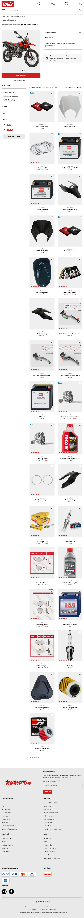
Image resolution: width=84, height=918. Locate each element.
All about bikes (48, 822)
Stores (4, 842)
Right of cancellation (50, 848)
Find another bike (19, 80)
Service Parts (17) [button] (8, 92)
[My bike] (53, 3)
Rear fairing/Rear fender (70, 209)
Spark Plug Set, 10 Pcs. (42, 541)
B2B (3, 806)
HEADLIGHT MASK (69, 126)
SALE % (10, 130)
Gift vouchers (6, 819)
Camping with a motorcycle (52, 829)
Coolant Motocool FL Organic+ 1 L (70, 458)
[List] (59, 87)
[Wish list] (67, 3)
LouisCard (5, 822)
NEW (9, 125)
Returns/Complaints (8, 826)
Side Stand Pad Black (42, 292)
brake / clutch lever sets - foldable (70, 375)
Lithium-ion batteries (42, 209)
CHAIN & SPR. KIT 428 (70, 292)
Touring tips (47, 806)
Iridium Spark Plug (70, 541)
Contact (4, 803)
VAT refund (5, 848)
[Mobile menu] (4, 10)
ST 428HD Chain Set (42, 458)
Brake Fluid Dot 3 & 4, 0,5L (70, 583)
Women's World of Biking (51, 803)
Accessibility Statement (51, 855)
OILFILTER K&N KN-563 (42, 749)
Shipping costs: (32, 909)
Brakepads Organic (42, 624)
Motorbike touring (49, 819)
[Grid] (55, 87)
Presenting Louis (7, 838)
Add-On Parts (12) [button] (9, 100)
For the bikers (48, 826)
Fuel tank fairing (42, 334)
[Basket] (80, 3)
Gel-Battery (42, 417)
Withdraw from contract (9, 829)
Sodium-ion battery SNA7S (70, 168)
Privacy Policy (48, 845)
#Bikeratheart (48, 816)
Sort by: (66, 87)
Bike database (6, 813)
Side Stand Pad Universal (42, 707)
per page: (46, 87)
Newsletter (5, 816)
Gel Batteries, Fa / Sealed (70, 624)
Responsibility (6, 851)
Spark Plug (70, 666)
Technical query (6, 809)
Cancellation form (49, 851)
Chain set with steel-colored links (70, 417)
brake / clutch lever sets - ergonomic (70, 334)
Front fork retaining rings (42, 500)
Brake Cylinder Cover (42, 126)
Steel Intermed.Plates (42, 168)
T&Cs (45, 842)
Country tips (47, 809)
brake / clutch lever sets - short (42, 375)
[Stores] (39, 3)
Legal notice (47, 838)
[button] (80, 10)
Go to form (53, 60)
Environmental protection (52, 858)
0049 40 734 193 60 (18, 783)
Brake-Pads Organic (42, 583)
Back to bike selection (10, 20)
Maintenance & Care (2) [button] (10, 96)
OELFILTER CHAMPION (70, 707)
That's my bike (21, 75)
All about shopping (7, 845)
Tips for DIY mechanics (51, 813)
